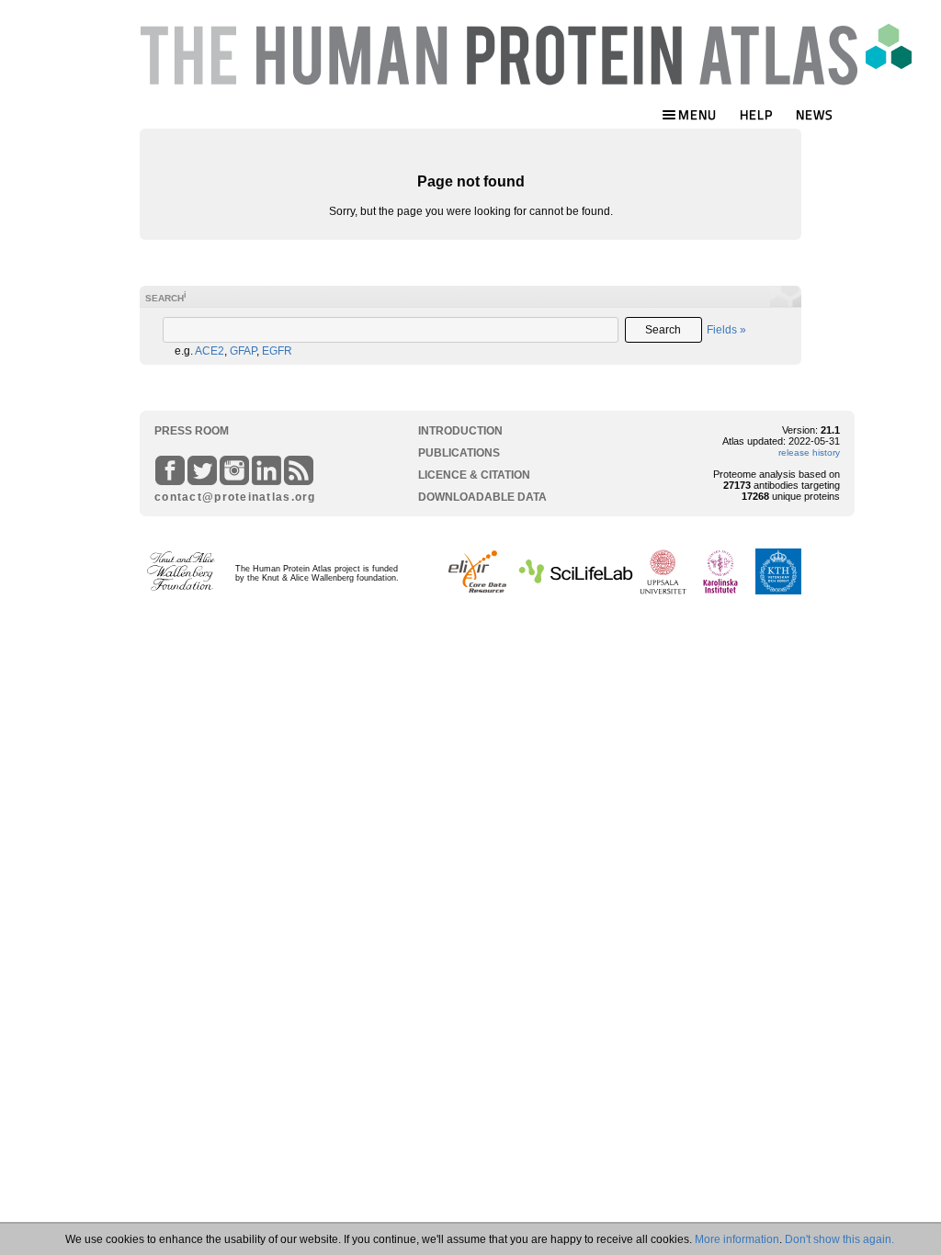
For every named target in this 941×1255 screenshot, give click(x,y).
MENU (697, 114)
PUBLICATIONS (459, 453)
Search (663, 329)
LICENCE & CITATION (474, 475)
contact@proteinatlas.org (227, 497)
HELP (756, 114)
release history (809, 452)
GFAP (243, 351)
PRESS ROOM (191, 430)
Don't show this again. (839, 1239)
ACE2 (209, 351)
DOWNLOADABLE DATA (482, 497)
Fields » (726, 329)
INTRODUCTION (460, 430)
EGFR (277, 351)
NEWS (814, 114)
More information (737, 1239)
